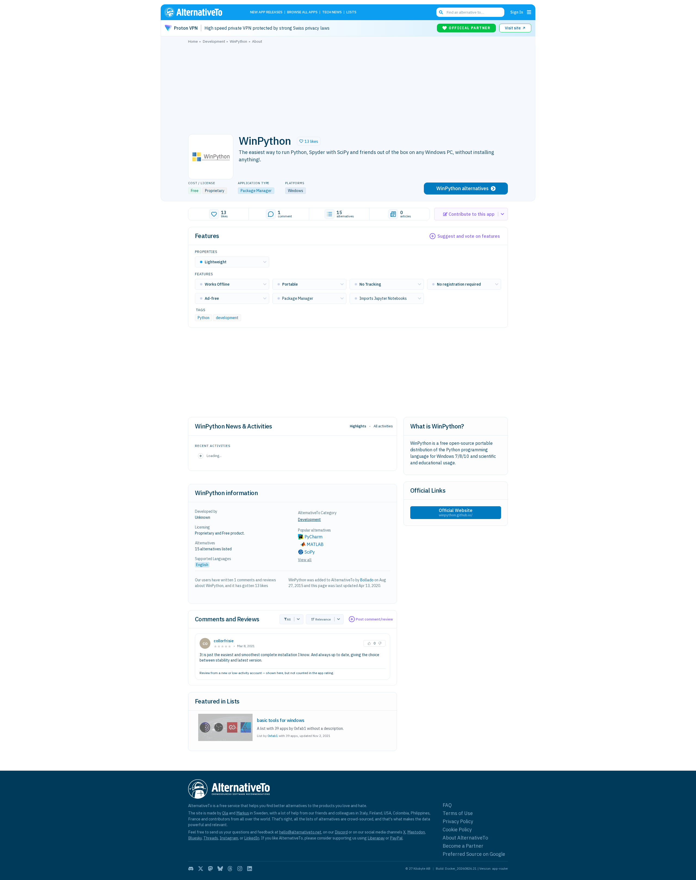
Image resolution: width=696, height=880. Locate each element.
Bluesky (195, 838)
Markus (242, 813)
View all (305, 559)
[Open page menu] (529, 12)
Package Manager (256, 190)
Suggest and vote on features (468, 236)
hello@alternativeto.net (300, 832)
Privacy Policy (458, 821)
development (227, 317)
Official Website (456, 512)
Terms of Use (458, 813)
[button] (309, 141)
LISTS (351, 12)
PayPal (396, 838)
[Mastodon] (210, 868)
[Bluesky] (220, 868)
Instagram (229, 838)
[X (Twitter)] (200, 868)
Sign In (516, 12)
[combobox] (470, 12)
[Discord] (191, 868)
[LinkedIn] (249, 868)
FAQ (447, 805)
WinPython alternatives (462, 188)
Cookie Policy (457, 829)
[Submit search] (441, 12)
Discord (341, 832)
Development (309, 519)
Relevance (323, 619)
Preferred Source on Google (474, 854)
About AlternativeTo (465, 838)
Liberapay (376, 838)
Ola (225, 813)
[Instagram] (240, 868)
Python (203, 317)
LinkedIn (251, 838)
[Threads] (230, 868)
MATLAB (315, 544)
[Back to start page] (201, 12)
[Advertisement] (348, 87)
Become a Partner (463, 846)
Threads (210, 838)
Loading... (214, 455)
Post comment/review (374, 619)
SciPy (309, 552)
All (289, 619)
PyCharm (313, 536)
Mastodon (416, 832)
